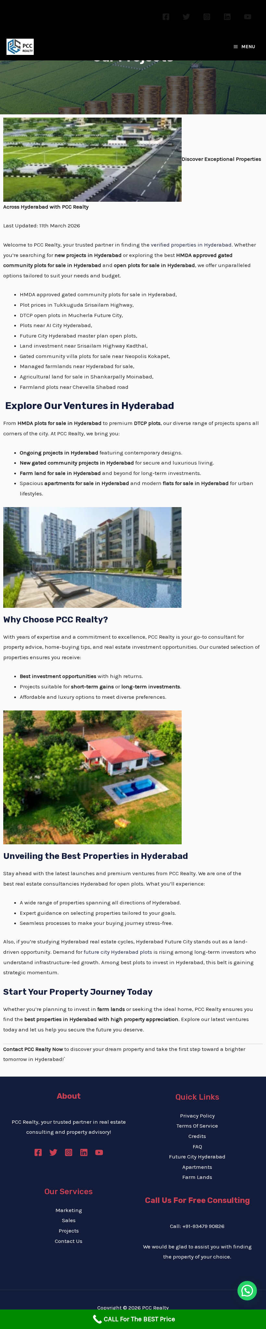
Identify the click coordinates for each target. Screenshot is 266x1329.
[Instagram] (207, 16)
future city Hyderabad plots (118, 952)
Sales (69, 1220)
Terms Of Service (197, 1125)
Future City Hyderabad (197, 1156)
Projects (69, 1230)
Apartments (197, 1167)
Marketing (68, 1210)
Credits (197, 1136)
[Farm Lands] (92, 777)
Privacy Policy (197, 1115)
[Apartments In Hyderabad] (92, 557)
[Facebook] (166, 16)
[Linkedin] (227, 16)
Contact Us (68, 1241)
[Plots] (92, 159)
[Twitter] (186, 16)
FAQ (197, 1146)
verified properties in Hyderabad (191, 244)
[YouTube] (247, 16)
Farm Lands (197, 1177)
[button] (247, 1290)
